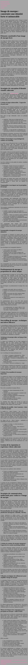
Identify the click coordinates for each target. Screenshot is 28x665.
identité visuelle (14, 93)
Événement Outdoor (5, 3)
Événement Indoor (5, 1)
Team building (4, 5)
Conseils (2, 7)
